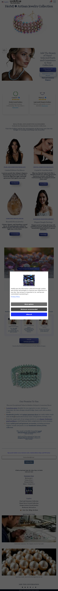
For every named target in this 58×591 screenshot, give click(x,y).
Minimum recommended (29, 309)
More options (29, 304)
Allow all (29, 314)
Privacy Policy (15, 296)
